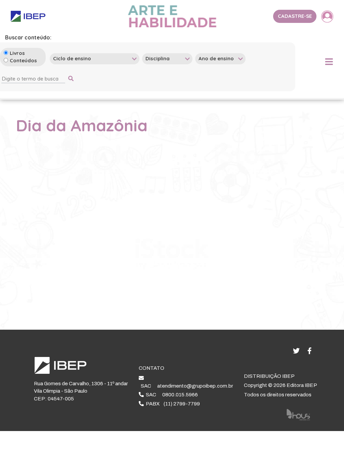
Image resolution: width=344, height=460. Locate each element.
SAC (186, 386)
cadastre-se (295, 16)
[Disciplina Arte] (167, 58)
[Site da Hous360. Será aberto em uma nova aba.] (298, 414)
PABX (172, 403)
